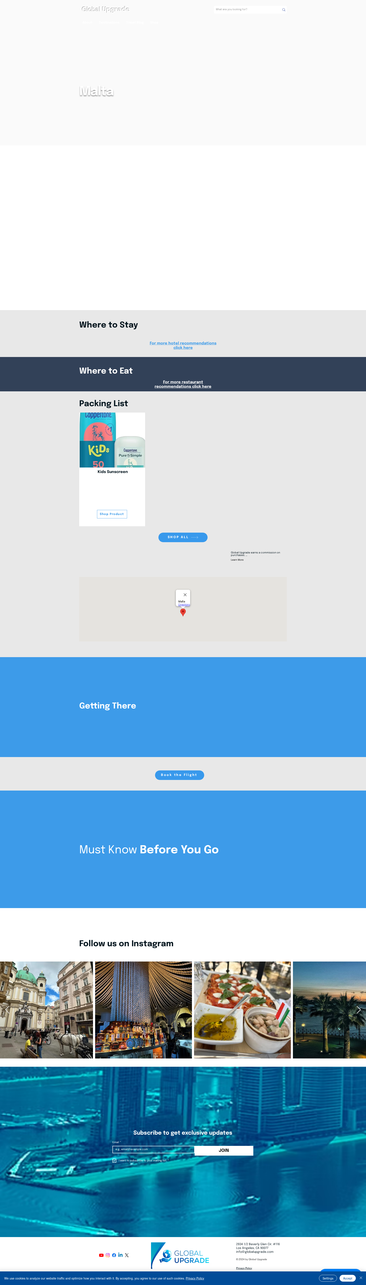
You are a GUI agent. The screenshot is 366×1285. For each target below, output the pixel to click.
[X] (126, 1255)
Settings (328, 1278)
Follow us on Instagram (126, 944)
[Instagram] (107, 1255)
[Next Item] (358, 1010)
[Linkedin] (120, 1255)
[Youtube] (101, 1255)
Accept (347, 1278)
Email (116, 1142)
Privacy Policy (195, 1278)
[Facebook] (114, 1255)
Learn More (237, 560)
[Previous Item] (7, 1010)
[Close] (360, 1278)
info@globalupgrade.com (254, 1251)
